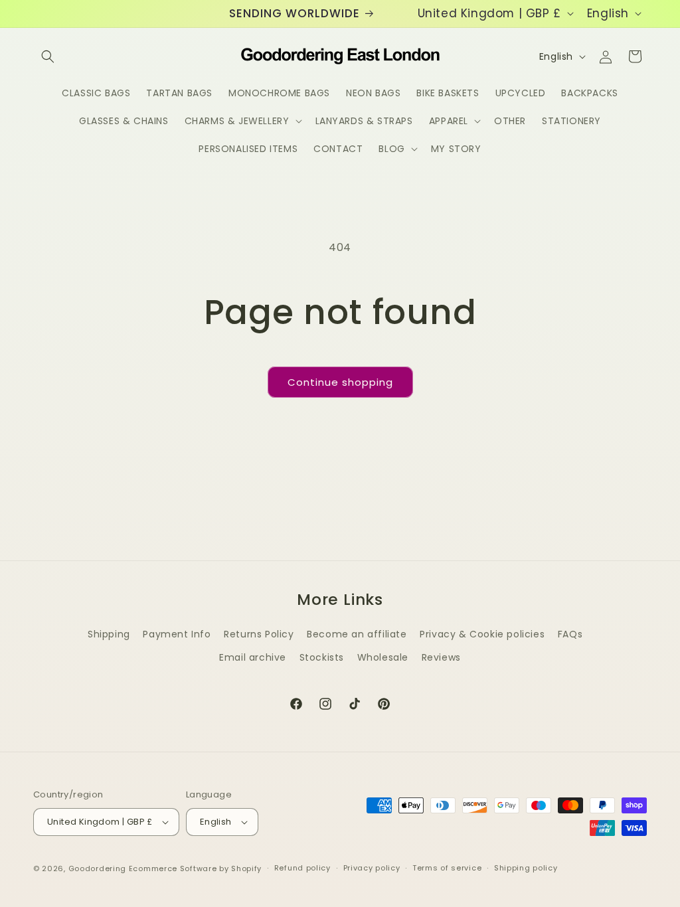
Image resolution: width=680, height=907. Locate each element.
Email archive (252, 657)
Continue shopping (340, 382)
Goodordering (97, 868)
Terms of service (446, 868)
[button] (47, 56)
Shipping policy (526, 868)
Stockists (321, 657)
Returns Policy (259, 634)
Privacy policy (371, 868)
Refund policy (302, 868)
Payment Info (177, 634)
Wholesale (382, 657)
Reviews (441, 657)
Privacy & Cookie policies (482, 634)
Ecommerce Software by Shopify (195, 868)
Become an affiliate (356, 634)
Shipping (109, 634)
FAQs (570, 634)
